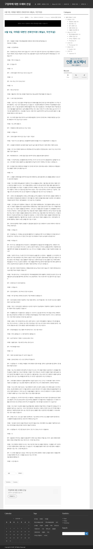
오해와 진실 (73, 36)
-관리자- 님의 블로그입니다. (15, 492)
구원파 (41, 525)
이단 (48, 532)
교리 (57, 522)
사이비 (45, 535)
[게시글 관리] (14, 473)
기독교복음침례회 (49, 522)
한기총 (36, 519)
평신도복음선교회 (74, 34)
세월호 (43, 532)
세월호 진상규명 (74, 30)
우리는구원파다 (38, 535)
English (72, 49)
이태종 (46, 519)
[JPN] (83, 4)
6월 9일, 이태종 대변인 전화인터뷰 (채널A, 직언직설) (23, 12)
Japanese (72, 53)
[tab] (68, 76)
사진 (43, 529)
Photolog (72, 40)
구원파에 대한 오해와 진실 (18, 4)
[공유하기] (11, 473)
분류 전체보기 (70, 17)
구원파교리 (37, 529)
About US (56, 4)
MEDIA (45, 4)
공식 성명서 (73, 25)
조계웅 (36, 525)
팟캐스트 (56, 525)
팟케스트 (48, 529)
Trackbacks (8, 482)
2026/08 (17, 518)
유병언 (41, 519)
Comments (15, 482)
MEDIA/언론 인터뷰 (56, 17)
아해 (51, 525)
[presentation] (68, 76)
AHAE (66, 4)
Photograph (73, 45)
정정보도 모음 (74, 21)
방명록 (39, 4)
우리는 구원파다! (74, 38)
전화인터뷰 (37, 532)
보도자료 (72, 23)
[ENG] (75, 4)
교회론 (46, 525)
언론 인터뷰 (73, 28)
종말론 (54, 529)
